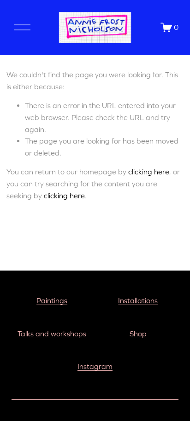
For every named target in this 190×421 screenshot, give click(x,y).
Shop (138, 333)
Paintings (51, 300)
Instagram (95, 366)
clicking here (148, 171)
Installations (138, 300)
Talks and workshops (52, 333)
